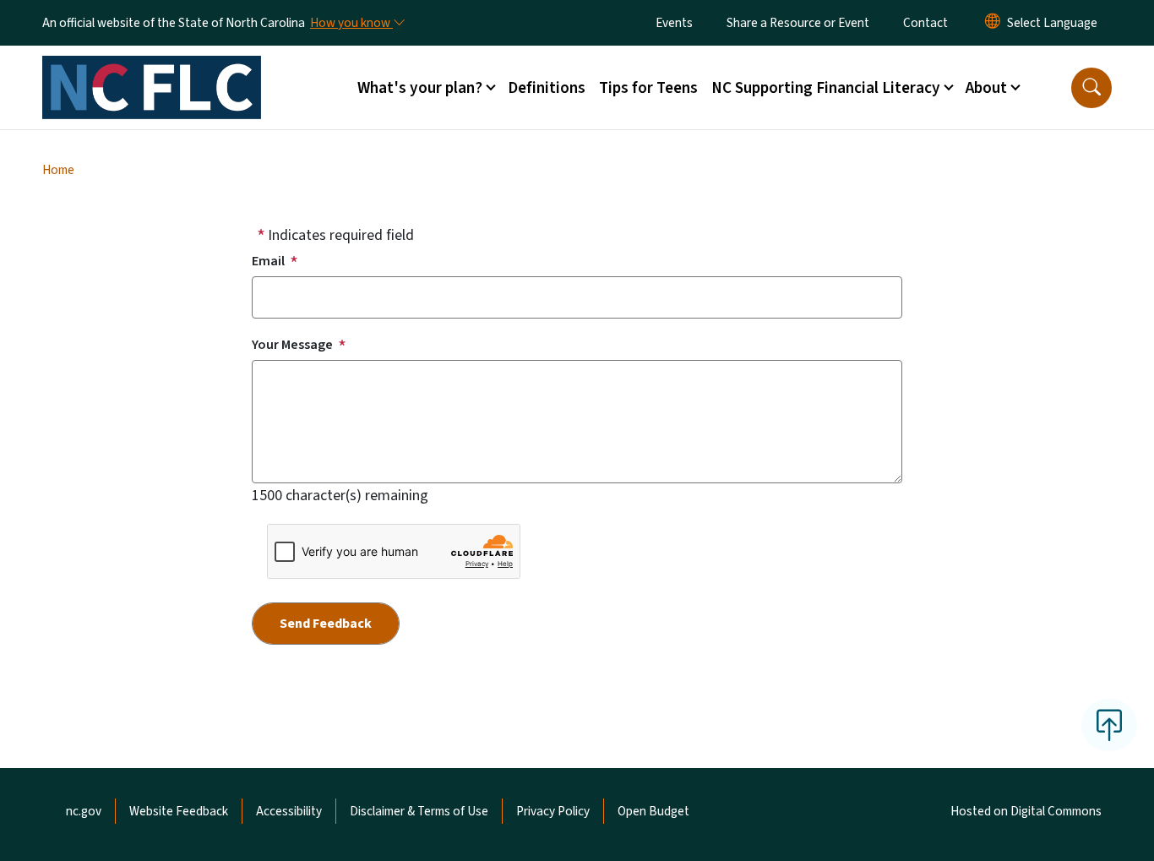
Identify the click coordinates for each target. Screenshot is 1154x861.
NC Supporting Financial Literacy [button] (825, 88)
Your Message (292, 344)
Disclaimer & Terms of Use (419, 811)
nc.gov (83, 811)
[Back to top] (1109, 725)
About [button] (986, 88)
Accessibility (289, 811)
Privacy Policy (553, 811)
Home (58, 170)
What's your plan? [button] (419, 88)
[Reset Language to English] (992, 22)
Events (674, 23)
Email (268, 261)
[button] (1091, 88)
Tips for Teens (648, 88)
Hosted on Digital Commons (1026, 811)
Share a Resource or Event (798, 23)
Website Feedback (178, 811)
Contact (925, 23)
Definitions (546, 88)
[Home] (151, 68)
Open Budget (653, 811)
